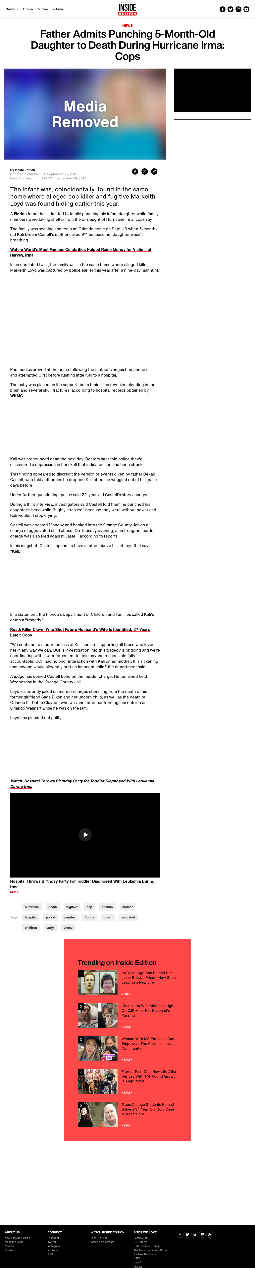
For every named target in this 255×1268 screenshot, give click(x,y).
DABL (137, 1258)
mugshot (128, 917)
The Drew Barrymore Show (150, 1250)
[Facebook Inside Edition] (223, 9)
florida (89, 917)
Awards (9, 1246)
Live (59, 9)
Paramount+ (141, 1238)
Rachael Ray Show (145, 1254)
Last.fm (138, 1262)
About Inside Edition (17, 1238)
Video (43, 9)
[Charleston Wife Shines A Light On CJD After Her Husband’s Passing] (127, 1015)
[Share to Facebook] (135, 172)
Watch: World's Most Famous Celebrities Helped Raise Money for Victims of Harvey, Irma (80, 252)
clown (108, 917)
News (10, 9)
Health (127, 1026)
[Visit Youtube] (202, 1235)
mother (127, 907)
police (50, 917)
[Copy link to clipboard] (154, 172)
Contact (10, 1250)
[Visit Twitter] (187, 1235)
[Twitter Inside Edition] (230, 9)
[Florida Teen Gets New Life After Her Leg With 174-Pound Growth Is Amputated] (127, 1081)
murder (69, 917)
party (50, 928)
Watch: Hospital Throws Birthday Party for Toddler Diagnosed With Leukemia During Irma (82, 783)
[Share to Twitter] (144, 172)
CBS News (140, 1242)
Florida (21, 214)
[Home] (127, 9)
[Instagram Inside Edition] (238, 9)
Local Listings (99, 1238)
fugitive (71, 907)
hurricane (32, 907)
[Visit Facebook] (180, 1235)
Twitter (52, 1242)
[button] (85, 834)
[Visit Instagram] (194, 1235)
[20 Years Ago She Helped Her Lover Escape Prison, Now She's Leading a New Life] (127, 982)
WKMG (16, 396)
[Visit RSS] (209, 1235)
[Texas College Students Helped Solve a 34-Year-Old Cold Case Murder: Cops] (127, 1114)
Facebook (54, 1238)
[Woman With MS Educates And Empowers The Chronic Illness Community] (127, 1048)
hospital (30, 917)
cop (89, 907)
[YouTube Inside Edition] (246, 9)
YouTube (53, 1250)
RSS (50, 1254)
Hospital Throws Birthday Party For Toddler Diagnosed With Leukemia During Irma (82, 884)
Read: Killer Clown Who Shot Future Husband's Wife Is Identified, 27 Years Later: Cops (80, 632)
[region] (85, 835)
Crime (28, 9)
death (52, 907)
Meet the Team (14, 1242)
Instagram (54, 1246)
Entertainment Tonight (148, 1246)
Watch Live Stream (102, 1242)
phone (68, 928)
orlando (107, 907)
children (31, 928)
